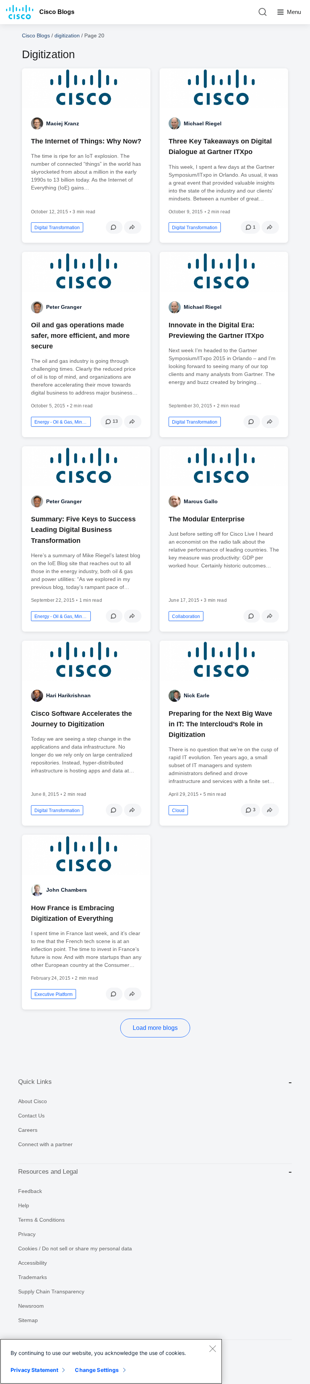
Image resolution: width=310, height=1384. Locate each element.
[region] (111, 1361)
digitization (67, 35)
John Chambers (66, 890)
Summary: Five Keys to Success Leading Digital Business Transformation (83, 529)
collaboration (186, 616)
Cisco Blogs (56, 12)
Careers (27, 1130)
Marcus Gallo (201, 501)
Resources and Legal (48, 1171)
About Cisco (32, 1101)
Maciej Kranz (62, 123)
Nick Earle (196, 695)
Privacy (27, 1234)
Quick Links (35, 1081)
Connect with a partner (45, 1144)
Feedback (30, 1191)
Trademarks (32, 1277)
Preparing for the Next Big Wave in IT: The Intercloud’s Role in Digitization (220, 724)
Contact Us (31, 1116)
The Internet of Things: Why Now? (86, 141)
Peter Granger (64, 307)
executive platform (53, 994)
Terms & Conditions (41, 1220)
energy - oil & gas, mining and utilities (60, 422)
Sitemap (28, 1320)
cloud (178, 810)
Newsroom (31, 1306)
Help (23, 1205)
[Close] (212, 1348)
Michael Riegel (203, 123)
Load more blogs (155, 1028)
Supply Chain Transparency (51, 1291)
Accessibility (32, 1263)
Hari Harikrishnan (68, 695)
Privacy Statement (34, 1370)
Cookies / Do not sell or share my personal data (75, 1248)
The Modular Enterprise (207, 519)
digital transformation (57, 227)
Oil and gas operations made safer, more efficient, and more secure (80, 335)
